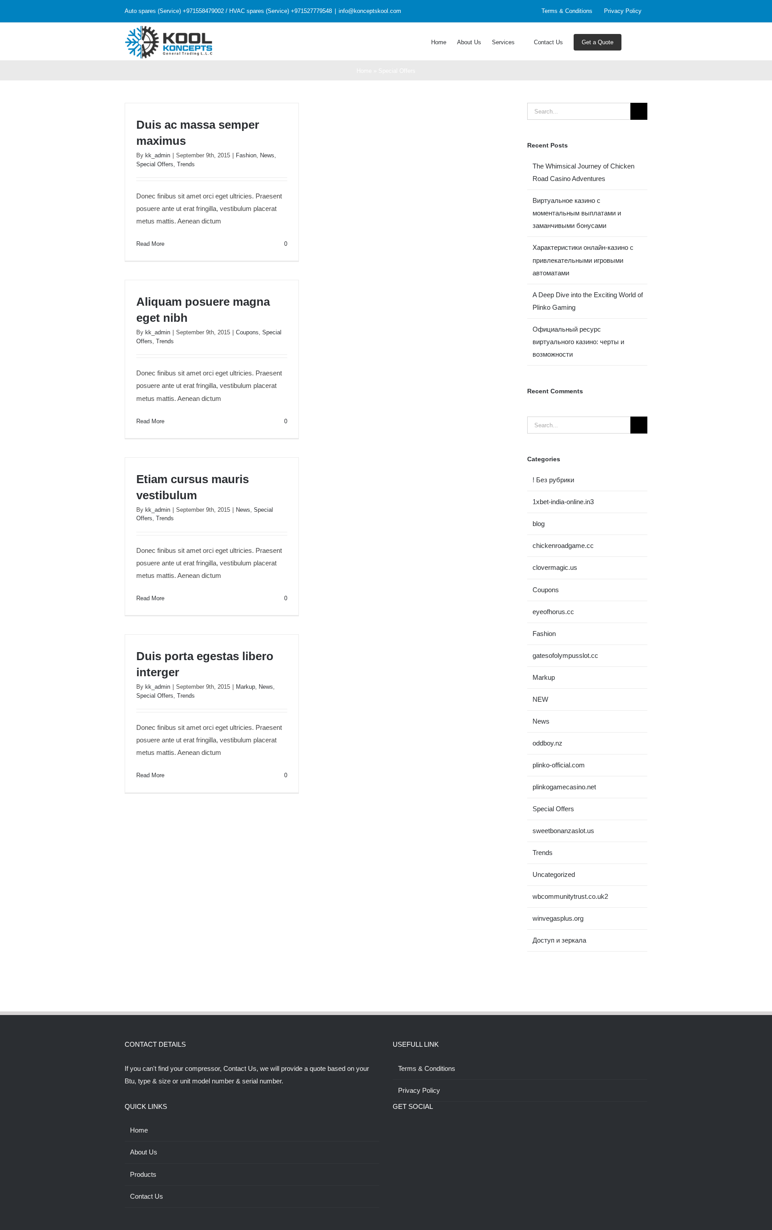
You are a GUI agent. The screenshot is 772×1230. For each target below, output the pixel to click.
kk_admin (157, 155)
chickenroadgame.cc (563, 545)
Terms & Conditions (426, 1068)
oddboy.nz (547, 743)
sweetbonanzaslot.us (563, 830)
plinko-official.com (559, 765)
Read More (150, 243)
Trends (186, 164)
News (267, 155)
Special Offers (154, 164)
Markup (245, 686)
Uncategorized (554, 874)
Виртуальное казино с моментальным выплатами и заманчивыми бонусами (577, 213)
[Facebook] (395, 1130)
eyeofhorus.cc (553, 611)
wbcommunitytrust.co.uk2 (570, 896)
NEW (540, 699)
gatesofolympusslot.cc (565, 655)
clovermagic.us (555, 567)
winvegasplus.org (558, 918)
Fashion (246, 155)
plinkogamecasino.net (564, 787)
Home (364, 70)
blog (539, 523)
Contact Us (146, 1196)
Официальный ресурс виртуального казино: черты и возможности (578, 341)
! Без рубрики (553, 480)
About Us (143, 1152)
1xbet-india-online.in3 (563, 501)
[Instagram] (407, 1130)
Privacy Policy (419, 1090)
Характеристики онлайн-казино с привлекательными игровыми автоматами (583, 260)
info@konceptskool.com (370, 11)
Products (143, 1174)
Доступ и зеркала (559, 940)
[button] (634, 41)
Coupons (247, 332)
